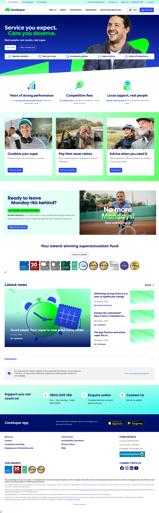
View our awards (79, 255)
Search (151, 2)
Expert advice (108, 56)
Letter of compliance (138, 56)
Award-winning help (115, 100)
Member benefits (20, 56)
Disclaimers (11, 359)
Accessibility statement (72, 441)
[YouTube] (136, 468)
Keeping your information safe (19, 448)
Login (135, 10)
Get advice (116, 170)
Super (63, 10)
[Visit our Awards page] (25, 469)
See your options (67, 170)
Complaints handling (14, 444)
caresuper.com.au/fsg (73, 499)
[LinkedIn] (131, 468)
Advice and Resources (110, 10)
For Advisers (42, 2)
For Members (13, 2)
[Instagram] (126, 468)
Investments (75, 10)
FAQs (63, 448)
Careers (8, 441)
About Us (124, 2)
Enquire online (99, 395)
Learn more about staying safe (137, 373)
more (148, 285)
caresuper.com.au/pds (12, 491)
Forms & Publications (96, 2)
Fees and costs (49, 56)
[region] (124, 318)
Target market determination (109, 489)
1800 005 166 (137, 2)
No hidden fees (66, 100)
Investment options (79, 56)
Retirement (91, 10)
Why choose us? (27, 48)
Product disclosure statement (88, 489)
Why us (52, 10)
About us (9, 437)
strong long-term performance (28, 100)
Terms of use (67, 437)
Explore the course (17, 227)
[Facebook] (122, 468)
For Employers (27, 2)
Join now (148, 10)
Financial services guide (130, 489)
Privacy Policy (68, 444)
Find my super (15, 170)
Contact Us (112, 2)
